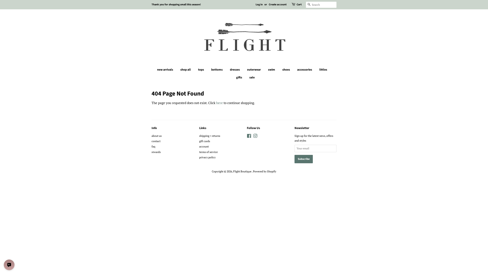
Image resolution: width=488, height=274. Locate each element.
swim (271, 70)
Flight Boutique (242, 171)
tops (201, 70)
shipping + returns (209, 136)
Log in (259, 4)
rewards (156, 152)
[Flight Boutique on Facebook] (249, 136)
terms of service (208, 152)
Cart (299, 4)
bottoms (217, 70)
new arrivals (165, 70)
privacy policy (207, 157)
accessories (304, 70)
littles (323, 70)
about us (157, 136)
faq (153, 146)
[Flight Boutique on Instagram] (255, 136)
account (204, 146)
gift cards (204, 141)
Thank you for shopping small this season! (176, 4)
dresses (235, 70)
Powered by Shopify (264, 171)
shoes (286, 70)
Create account (278, 4)
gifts (239, 77)
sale (252, 77)
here (219, 103)
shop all (185, 70)
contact (156, 141)
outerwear (254, 70)
